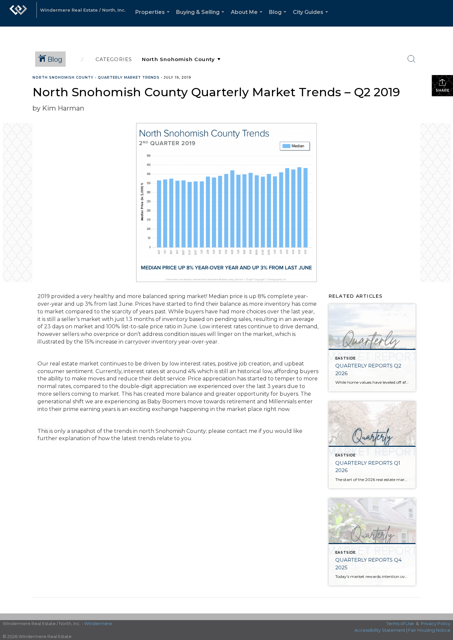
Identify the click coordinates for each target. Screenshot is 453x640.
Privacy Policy (435, 623)
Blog (279, 18)
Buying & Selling (201, 18)
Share (442, 90)
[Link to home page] (18, 13)
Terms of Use (400, 623)
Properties (153, 18)
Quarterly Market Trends (129, 77)
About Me (248, 18)
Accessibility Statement (380, 630)
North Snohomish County (63, 77)
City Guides (312, 18)
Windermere (98, 623)
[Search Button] (412, 59)
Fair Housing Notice (429, 630)
